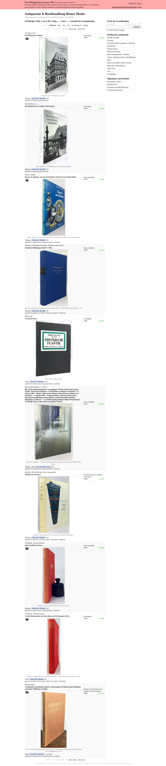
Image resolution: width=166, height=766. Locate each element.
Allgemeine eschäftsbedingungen (117, 87)
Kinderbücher (111, 46)
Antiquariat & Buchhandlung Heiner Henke (55, 13)
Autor (59, 25)
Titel (64, 25)
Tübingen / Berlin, (30, 467)
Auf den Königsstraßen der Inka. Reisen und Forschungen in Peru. (47, 616)
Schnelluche (111, 24)
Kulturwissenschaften (113, 51)
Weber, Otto (28, 316)
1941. (45, 679)
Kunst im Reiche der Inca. (33, 545)
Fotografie (110, 40)
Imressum (113, 763)
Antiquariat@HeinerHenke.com (126, 7)
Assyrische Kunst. (31, 318)
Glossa (129, 763)
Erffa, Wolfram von (31, 104)
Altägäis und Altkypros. (33, 474)
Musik (109, 60)
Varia (108, 71)
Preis (68, 25)
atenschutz (122, 763)
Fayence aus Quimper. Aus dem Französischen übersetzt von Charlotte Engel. (50, 177)
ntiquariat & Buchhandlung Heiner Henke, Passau (55, 763)
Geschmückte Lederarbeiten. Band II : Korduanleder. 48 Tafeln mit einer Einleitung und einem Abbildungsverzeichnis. (53, 688)
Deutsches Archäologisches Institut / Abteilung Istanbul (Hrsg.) (44, 245)
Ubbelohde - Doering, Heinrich (34, 543)
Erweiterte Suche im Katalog (116, 30)
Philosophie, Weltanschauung (116, 65)
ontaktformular (112, 84)
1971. (47, 537)
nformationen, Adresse (114, 82)
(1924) (46, 382)
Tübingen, (28, 98)
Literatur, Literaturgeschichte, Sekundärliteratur (121, 57)
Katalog (85, 25)
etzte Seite (81, 29)
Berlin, (27, 382)
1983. (47, 311)
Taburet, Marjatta (30, 175)
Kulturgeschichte (43, 100)
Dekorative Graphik (113, 37)
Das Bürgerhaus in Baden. (34, 35)
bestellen (101, 38)
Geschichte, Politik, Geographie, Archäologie (52, 313)
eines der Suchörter (131, 24)
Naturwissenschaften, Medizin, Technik (119, 63)
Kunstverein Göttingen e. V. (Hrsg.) (36, 387)
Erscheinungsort (77, 25)
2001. (52, 467)
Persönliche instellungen (115, 90)
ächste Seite (73, 29)
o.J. (38, 754)
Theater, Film (111, 68)
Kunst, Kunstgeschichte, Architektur (49, 242)
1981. (47, 240)
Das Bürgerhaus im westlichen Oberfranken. (40, 106)
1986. (47, 98)
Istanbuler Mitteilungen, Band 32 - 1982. (38, 248)
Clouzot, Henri (29, 684)
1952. (47, 608)
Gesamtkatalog (111, 74)
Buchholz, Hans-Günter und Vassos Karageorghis (40, 472)
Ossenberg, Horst (30, 33)
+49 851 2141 (134, 3)
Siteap (106, 763)
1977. (47, 169)
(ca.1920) (49, 754)
